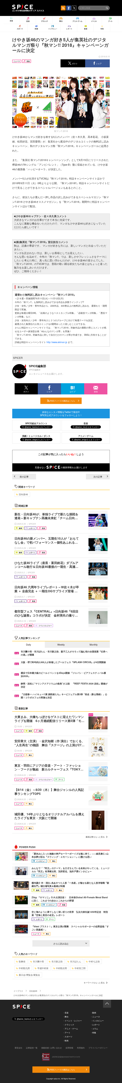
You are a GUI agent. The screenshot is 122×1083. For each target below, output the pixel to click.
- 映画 (66, 1040)
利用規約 (81, 1047)
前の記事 (24, 476)
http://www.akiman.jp (57, 342)
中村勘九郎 (24, 968)
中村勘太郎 (61, 968)
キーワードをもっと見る (94, 982)
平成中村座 (42, 968)
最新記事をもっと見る (95, 836)
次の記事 (97, 476)
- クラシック (69, 1024)
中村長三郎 (80, 968)
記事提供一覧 (31, 1047)
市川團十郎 (38, 961)
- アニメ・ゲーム (71, 1028)
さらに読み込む (61, 943)
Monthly (94, 644)
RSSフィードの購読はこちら (62, 400)
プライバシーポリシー (98, 1047)
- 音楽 (66, 1012)
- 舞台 (66, 1016)
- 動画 (93, 1012)
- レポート (95, 1024)
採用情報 (69, 1047)
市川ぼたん (75, 961)
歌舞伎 (22, 961)
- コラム (94, 1028)
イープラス (18, 991)
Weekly (61, 644)
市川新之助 (57, 961)
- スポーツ (68, 1036)
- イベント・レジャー (73, 1020)
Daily (28, 644)
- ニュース (95, 1016)
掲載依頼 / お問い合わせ (51, 1047)
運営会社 (18, 1047)
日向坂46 (23, 494)
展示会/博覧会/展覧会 (29, 974)
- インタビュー (97, 1020)
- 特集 (93, 1032)
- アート (67, 1032)
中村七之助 (94, 961)
